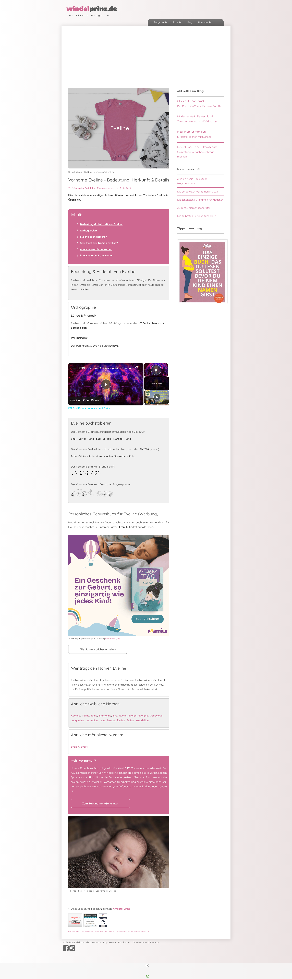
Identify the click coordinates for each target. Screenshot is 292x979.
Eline (94, 715)
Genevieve (156, 715)
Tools (176, 22)
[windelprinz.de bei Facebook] (66, 950)
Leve (102, 720)
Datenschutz (140, 942)
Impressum (109, 942)
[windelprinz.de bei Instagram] (72, 950)
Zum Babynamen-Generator (100, 803)
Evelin (123, 715)
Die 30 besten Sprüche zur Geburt (196, 216)
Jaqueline (92, 720)
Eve (115, 715)
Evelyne (143, 715)
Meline (121, 720)
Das (108, 931)
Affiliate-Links (121, 908)
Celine (85, 715)
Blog (189, 22)
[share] (137, 367)
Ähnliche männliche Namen (96, 255)
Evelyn (132, 715)
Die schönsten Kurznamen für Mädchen (200, 199)
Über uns (203, 22)
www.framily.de (112, 638)
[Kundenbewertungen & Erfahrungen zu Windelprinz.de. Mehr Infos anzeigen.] (90, 926)
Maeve (111, 720)
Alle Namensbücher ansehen (98, 649)
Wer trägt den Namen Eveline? (99, 243)
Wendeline (142, 720)
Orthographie (88, 230)
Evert (84, 746)
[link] (73, 368)
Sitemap (154, 942)
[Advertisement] (146, 51)
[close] (147, 965)
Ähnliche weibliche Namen (96, 249)
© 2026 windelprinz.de (76, 942)
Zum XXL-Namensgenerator (193, 207)
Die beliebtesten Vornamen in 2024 (197, 191)
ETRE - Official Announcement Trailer (105, 368)
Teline (130, 720)
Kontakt (96, 942)
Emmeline (105, 715)
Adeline (75, 715)
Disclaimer (124, 942)
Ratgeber (159, 22)
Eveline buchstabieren (93, 236)
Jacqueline (77, 720)
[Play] (156, 397)
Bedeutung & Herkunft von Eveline (101, 224)
